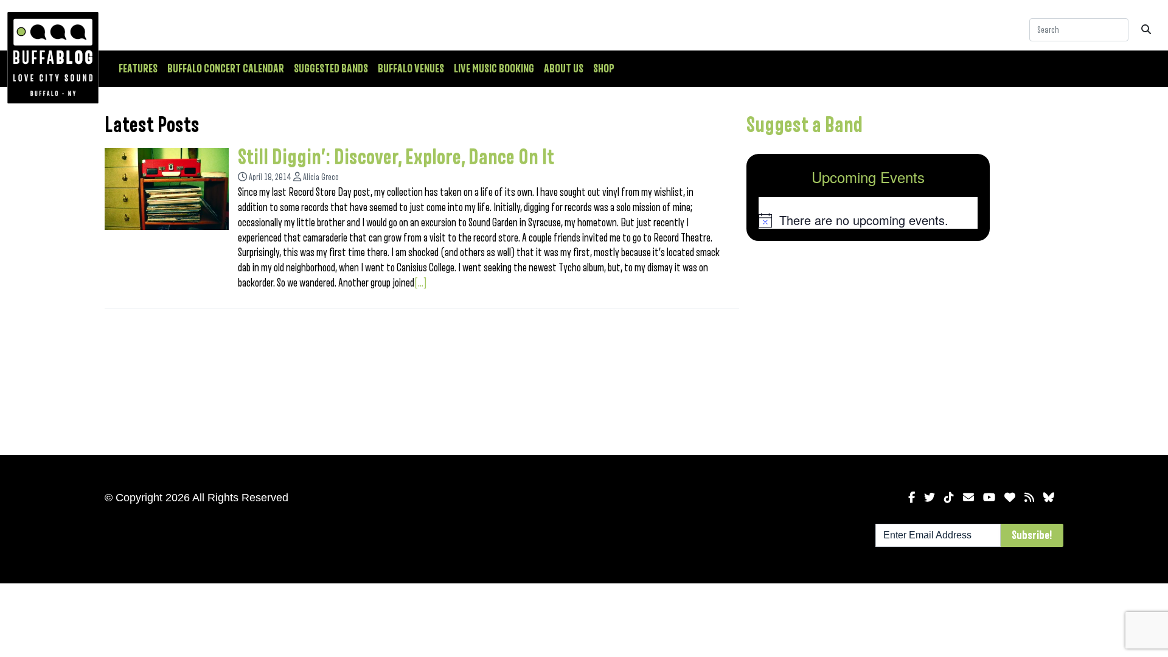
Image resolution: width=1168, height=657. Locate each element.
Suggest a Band (804, 125)
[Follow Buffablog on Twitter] (929, 498)
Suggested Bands (331, 69)
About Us (563, 69)
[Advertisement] (868, 345)
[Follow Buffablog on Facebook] (911, 498)
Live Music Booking (494, 69)
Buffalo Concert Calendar (225, 69)
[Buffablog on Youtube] (989, 498)
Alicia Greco (321, 177)
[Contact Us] (968, 498)
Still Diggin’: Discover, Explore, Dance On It (396, 158)
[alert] (868, 220)
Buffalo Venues (411, 69)
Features (138, 69)
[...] (420, 283)
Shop (603, 69)
